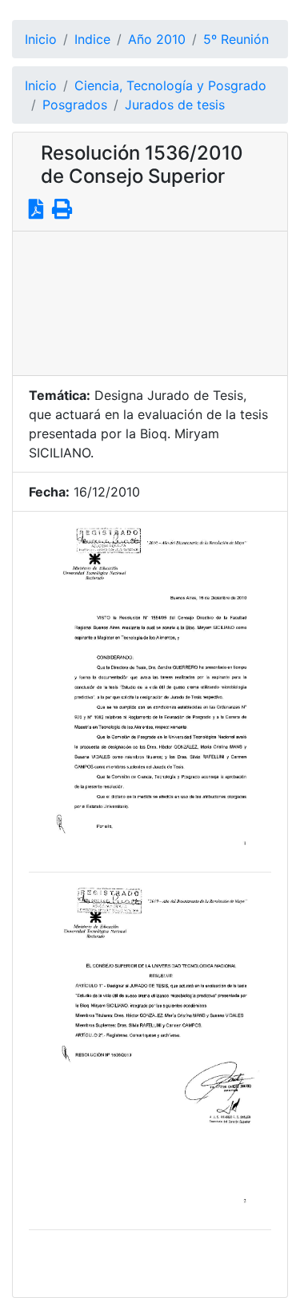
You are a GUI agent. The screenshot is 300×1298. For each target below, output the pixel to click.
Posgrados (74, 105)
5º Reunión (236, 39)
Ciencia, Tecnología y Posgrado (170, 85)
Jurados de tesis (175, 105)
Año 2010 (157, 39)
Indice (92, 39)
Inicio (41, 39)
